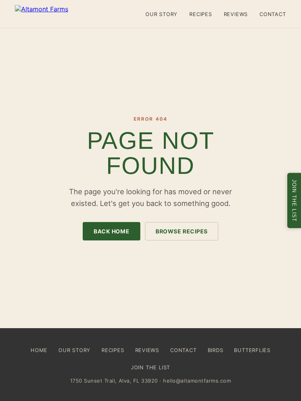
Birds (215, 350)
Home (39, 350)
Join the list (150, 367)
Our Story (161, 14)
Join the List (294, 200)
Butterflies (252, 350)
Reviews (236, 14)
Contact (272, 14)
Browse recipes (182, 231)
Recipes (200, 14)
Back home (111, 231)
